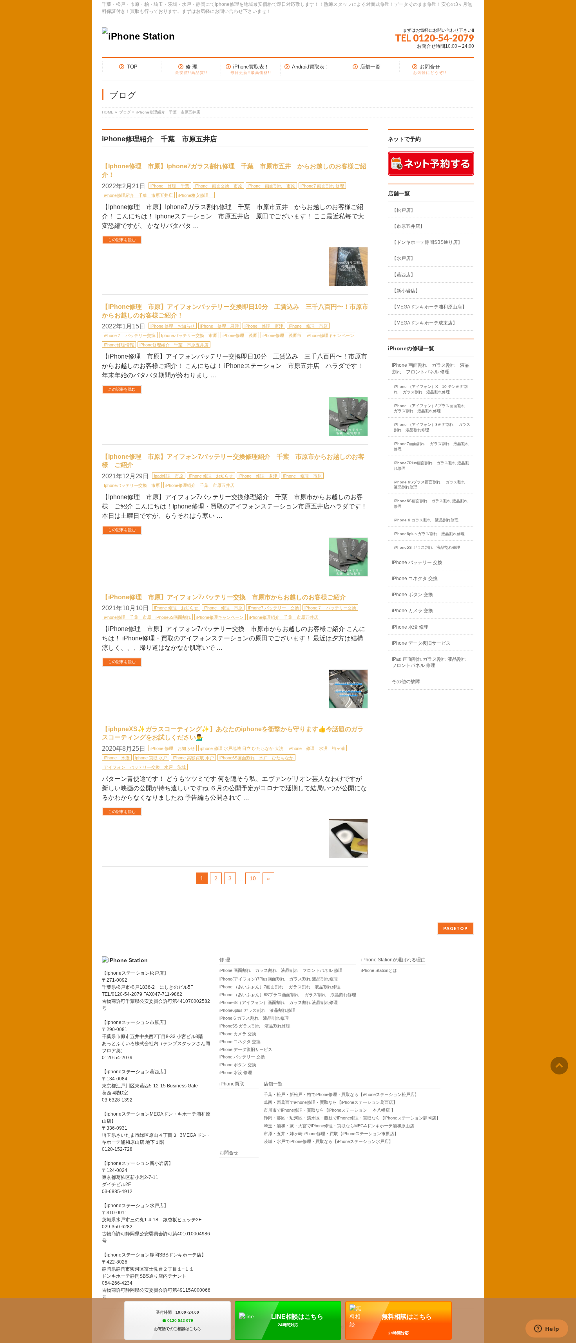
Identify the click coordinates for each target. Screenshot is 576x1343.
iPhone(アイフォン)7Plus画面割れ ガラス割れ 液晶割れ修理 (278, 979)
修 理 (224, 960)
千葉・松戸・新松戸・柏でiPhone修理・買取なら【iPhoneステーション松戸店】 (341, 1094)
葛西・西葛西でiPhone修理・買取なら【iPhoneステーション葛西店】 (330, 1102)
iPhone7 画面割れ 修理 (322, 186)
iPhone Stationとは (379, 970)
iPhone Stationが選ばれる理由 (393, 960)
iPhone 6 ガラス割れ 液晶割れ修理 (426, 520)
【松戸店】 (403, 210)
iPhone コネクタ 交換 (415, 578)
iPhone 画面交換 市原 (218, 186)
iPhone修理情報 (119, 345)
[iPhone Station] (138, 36)
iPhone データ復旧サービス (421, 643)
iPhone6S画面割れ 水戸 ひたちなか (256, 757)
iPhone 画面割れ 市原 (271, 186)
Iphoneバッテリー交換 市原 (189, 335)
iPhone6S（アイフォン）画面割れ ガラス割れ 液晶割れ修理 (278, 1002)
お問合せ (228, 1153)
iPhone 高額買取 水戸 (193, 757)
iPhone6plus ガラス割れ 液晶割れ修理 (429, 534)
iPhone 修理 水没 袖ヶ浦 (317, 748)
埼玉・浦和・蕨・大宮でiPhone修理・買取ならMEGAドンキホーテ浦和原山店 (339, 1125)
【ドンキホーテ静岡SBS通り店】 (427, 242)
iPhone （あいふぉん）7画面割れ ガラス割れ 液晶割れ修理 (280, 986)
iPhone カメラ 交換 (412, 610)
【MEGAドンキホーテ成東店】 (424, 323)
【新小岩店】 (406, 291)
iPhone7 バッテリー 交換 (273, 608)
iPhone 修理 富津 (264, 326)
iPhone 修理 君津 (219, 326)
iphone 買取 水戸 (151, 757)
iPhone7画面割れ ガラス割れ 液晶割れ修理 (431, 446)
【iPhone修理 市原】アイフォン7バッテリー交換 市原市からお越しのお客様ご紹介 (224, 597)
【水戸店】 (403, 258)
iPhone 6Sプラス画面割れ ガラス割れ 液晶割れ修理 (431, 485)
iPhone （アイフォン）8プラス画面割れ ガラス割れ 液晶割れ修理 (432, 408)
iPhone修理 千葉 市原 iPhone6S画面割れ (147, 617)
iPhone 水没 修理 (410, 627)
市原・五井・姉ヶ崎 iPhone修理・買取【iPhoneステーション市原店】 (331, 1133)
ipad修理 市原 (168, 476)
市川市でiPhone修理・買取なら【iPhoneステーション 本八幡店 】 (329, 1110)
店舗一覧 (273, 1084)
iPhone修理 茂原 (240, 335)
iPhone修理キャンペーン (330, 335)
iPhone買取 (234, 1084)
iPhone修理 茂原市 (282, 335)
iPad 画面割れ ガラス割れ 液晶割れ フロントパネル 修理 (429, 662)
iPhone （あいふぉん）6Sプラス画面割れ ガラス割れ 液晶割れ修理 (287, 994)
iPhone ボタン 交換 (412, 594)
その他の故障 (406, 681)
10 (253, 878)
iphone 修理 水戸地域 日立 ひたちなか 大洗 (241, 748)
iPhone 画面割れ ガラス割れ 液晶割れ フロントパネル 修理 (430, 368)
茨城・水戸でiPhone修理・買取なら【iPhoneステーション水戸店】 (328, 1141)
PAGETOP (455, 928)
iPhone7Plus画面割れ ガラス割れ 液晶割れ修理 (431, 466)
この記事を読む (122, 240)
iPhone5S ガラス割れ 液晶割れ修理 (427, 547)
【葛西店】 (403, 275)
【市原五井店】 (408, 226)
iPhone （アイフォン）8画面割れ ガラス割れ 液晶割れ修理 (432, 427)
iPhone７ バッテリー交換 (130, 335)
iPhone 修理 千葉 (169, 186)
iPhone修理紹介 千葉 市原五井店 (138, 195)
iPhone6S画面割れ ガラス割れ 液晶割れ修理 (431, 503)
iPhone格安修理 (195, 195)
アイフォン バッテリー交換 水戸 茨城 (145, 767)
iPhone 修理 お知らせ (172, 326)
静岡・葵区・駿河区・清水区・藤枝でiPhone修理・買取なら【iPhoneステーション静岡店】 (352, 1118)
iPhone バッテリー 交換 (417, 562)
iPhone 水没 (117, 757)
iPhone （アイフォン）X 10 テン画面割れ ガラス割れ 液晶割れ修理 (430, 389)
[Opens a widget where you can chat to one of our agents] (546, 1329)
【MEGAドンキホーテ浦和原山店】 (429, 307)
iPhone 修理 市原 (308, 326)
